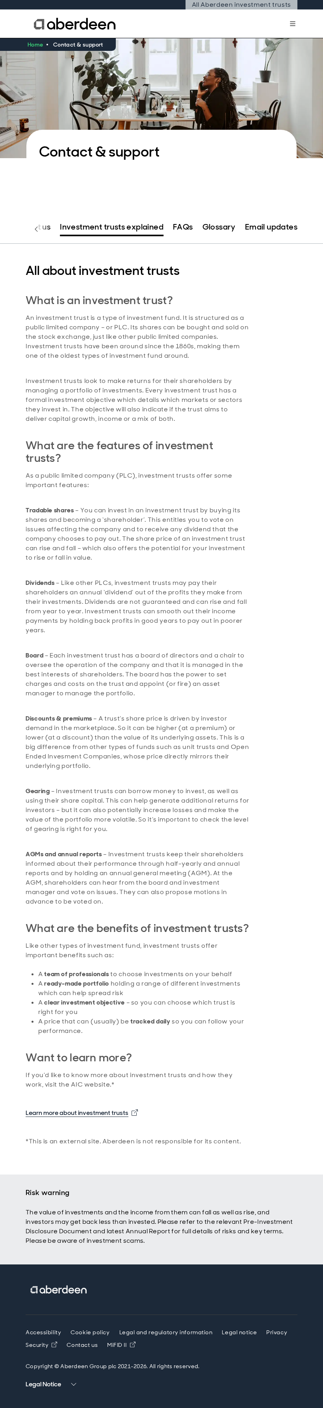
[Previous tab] (36, 229)
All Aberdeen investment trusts (241, 4)
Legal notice (239, 1332)
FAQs (183, 227)
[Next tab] (286, 229)
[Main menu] (292, 23)
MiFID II (121, 1344)
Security (37, 1344)
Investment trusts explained (111, 227)
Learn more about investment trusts (82, 1112)
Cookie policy (90, 1332)
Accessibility (43, 1332)
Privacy (276, 1332)
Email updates (271, 227)
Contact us (30, 227)
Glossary (219, 227)
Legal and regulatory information (166, 1332)
